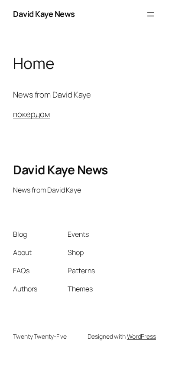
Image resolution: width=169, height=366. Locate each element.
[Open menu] (151, 14)
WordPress (141, 336)
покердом (31, 114)
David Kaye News (44, 14)
